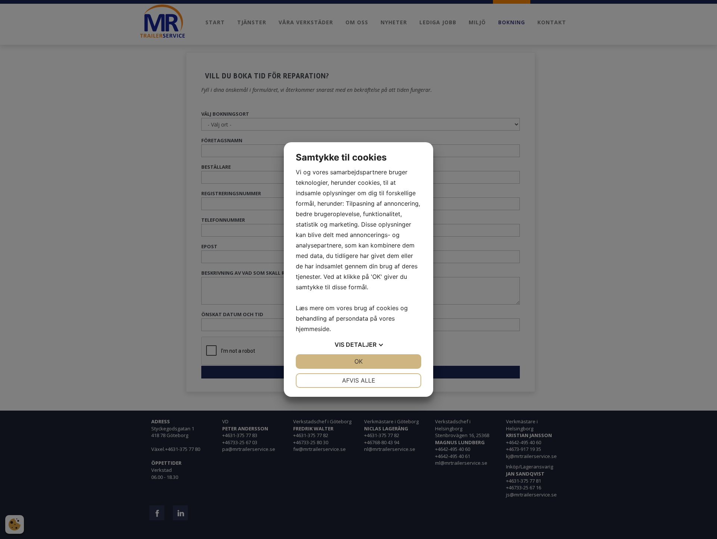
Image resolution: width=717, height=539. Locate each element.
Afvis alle (358, 380)
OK (358, 361)
